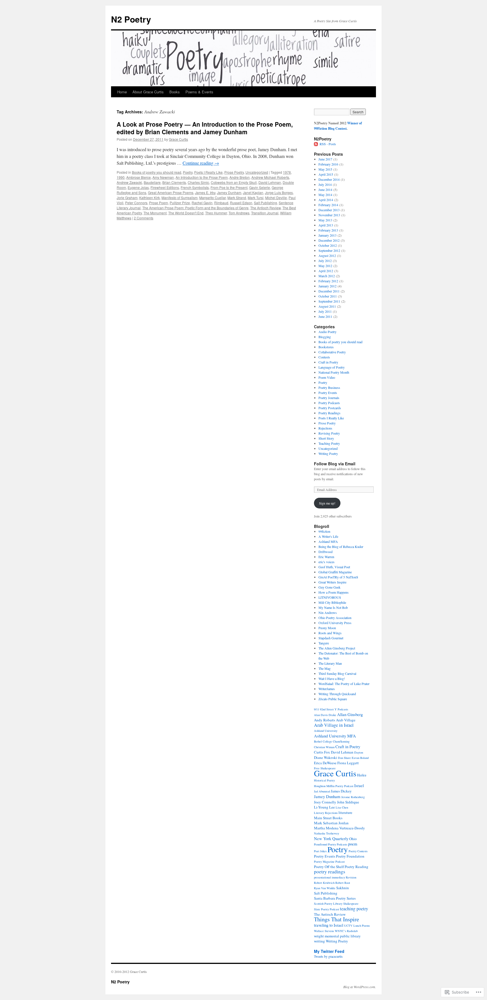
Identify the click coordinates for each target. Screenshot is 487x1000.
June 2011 (325, 316)
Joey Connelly (325, 802)
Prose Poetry (234, 172)
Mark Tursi (256, 197)
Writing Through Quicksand (337, 693)
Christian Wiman (324, 747)
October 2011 (327, 296)
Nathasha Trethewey (326, 833)
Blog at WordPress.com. (359, 986)
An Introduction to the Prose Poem (202, 177)
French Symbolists (195, 187)
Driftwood (325, 551)
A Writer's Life (328, 536)
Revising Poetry (329, 433)
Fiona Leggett (348, 762)
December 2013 (329, 210)
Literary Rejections (326, 813)
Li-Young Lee (324, 807)
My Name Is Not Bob (333, 607)
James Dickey (341, 791)
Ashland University (325, 731)
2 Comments (143, 217)
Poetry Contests (358, 851)
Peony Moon (327, 627)
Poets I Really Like (208, 172)
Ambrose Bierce (138, 177)
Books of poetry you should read (156, 172)
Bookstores (326, 347)
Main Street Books (328, 817)
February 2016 (328, 164)
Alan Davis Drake (325, 715)
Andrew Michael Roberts (270, 177)
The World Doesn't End (185, 212)
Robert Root (342, 883)
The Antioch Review (265, 207)
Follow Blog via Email (334, 463)
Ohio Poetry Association (334, 617)
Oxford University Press (334, 622)
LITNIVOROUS (329, 597)
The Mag (324, 668)
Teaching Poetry (329, 443)
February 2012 (328, 281)
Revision (351, 877)
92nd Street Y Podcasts (334, 709)
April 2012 (325, 270)
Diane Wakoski (325, 757)
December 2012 (329, 240)
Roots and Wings (330, 633)
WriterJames (326, 688)
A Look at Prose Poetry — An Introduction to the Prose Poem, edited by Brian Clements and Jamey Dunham (205, 128)
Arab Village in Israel (334, 725)
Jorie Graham (127, 197)
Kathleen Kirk (149, 197)
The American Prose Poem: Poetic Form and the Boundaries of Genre (195, 207)
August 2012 (327, 255)
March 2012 (326, 276)
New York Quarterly (331, 838)
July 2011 (325, 311)
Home (122, 91)
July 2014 (325, 184)
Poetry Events (327, 392)
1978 (287, 172)
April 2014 (325, 199)
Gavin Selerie (259, 187)
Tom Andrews (239, 212)
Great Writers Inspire (332, 582)
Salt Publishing (265, 202)
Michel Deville (276, 197)
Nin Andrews (327, 612)
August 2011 (327, 306)
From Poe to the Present (229, 187)
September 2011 (329, 301)
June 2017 (325, 159)
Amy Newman (163, 177)
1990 (121, 177)
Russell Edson (241, 202)
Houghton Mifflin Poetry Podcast (333, 786)
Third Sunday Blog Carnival (337, 673)
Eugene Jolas (138, 187)
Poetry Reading (356, 866)
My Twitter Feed (329, 951)
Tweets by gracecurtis (328, 956)
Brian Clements (174, 182)
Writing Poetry (328, 453)
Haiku (361, 774)
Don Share (344, 758)
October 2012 (327, 245)
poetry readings (329, 871)
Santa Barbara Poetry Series (335, 898)
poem (352, 844)
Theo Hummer (216, 212)
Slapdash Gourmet (330, 638)
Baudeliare (152, 182)
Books (174, 91)
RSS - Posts (328, 144)
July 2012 (325, 260)
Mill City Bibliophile (332, 602)
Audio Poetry (327, 331)
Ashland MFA (328, 541)
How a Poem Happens (333, 592)
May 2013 (325, 220)
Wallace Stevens (324, 931)
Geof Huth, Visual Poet (334, 567)
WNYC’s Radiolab (346, 931)
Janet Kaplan (253, 192)
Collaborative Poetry (332, 352)
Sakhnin (342, 887)
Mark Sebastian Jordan (331, 822)
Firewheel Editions (164, 187)
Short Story (326, 438)
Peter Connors (136, 202)
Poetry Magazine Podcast (329, 862)
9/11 (316, 709)
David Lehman (269, 182)
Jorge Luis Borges (279, 192)
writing (319, 941)
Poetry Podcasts (329, 402)
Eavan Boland (360, 758)
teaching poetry (354, 909)
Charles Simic (198, 182)
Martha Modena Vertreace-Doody (339, 828)
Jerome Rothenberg (353, 797)
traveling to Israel (328, 925)
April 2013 (325, 225)
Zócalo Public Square (332, 699)
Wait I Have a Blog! (331, 678)
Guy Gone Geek (329, 587)
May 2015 (325, 169)
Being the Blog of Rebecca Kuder (340, 546)
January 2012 (327, 286)
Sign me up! (327, 503)
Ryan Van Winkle (324, 888)
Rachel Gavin (202, 202)
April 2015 (325, 174)
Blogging (324, 336)
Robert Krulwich (324, 883)
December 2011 (329, 291)
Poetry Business (329, 387)
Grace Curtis (178, 139)
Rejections (325, 428)
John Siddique (348, 802)
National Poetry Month (333, 372)
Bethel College (323, 741)
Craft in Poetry (328, 362)
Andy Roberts (324, 720)
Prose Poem (158, 202)
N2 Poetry (131, 19)
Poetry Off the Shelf (329, 866)
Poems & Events (199, 91)
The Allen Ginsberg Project (336, 648)
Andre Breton (239, 177)
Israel (359, 785)
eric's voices (326, 562)
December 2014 (329, 179)
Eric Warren (326, 556)
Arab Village (345, 720)
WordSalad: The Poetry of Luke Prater (343, 683)
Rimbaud (221, 202)
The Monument (155, 212)
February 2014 (328, 204)
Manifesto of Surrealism (179, 197)
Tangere (323, 643)
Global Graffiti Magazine (335, 572)
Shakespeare (350, 904)
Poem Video (326, 377)
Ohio (353, 838)
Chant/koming (341, 741)
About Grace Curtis (148, 91)
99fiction (324, 531)
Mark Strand (236, 197)
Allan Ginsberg (350, 714)
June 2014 (325, 189)
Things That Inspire (336, 919)
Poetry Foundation (350, 856)
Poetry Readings (329, 413)
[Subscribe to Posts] (316, 144)
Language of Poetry (331, 367)
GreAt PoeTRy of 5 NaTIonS (338, 577)
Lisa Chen (342, 807)
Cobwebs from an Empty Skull (234, 182)
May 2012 (325, 265)
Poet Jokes (320, 851)
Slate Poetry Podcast (326, 909)
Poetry (187, 172)
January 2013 (327, 235)
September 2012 (329, 250)
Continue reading (201, 163)
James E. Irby (205, 192)
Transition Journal (264, 212)
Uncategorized (256, 172)
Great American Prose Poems (170, 192)
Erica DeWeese (325, 762)
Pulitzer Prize (180, 202)
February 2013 (328, 230)
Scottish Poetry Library (328, 904)
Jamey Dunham (229, 192)
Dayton (358, 752)
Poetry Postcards (329, 408)
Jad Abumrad (322, 791)
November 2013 (329, 215)
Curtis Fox (322, 752)
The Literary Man (330, 663)
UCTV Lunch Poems (357, 926)
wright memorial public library (337, 936)
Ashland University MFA (335, 736)
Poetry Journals (328, 397)
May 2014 (325, 194)
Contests (324, 357)
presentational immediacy (329, 877)
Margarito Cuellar (212, 197)
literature (345, 812)
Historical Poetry (324, 780)
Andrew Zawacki (129, 182)
